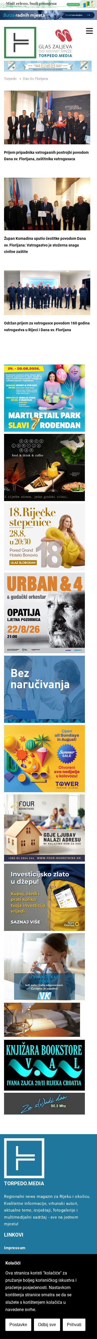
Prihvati (74, 1324)
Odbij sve (47, 1324)
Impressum (15, 1247)
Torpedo (10, 79)
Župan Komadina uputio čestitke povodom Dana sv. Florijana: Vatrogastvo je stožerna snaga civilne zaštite (45, 245)
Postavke (18, 1324)
